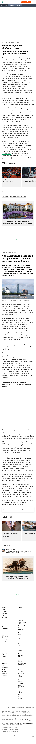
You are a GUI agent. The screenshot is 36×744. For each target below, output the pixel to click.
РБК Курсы (20, 683)
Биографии (4, 622)
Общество (4, 389)
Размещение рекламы (20, 649)
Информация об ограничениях (10, 727)
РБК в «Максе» (9, 163)
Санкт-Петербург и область (5, 636)
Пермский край (5, 659)
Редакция (20, 647)
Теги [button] (3, 191)
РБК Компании (20, 680)
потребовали (6, 153)
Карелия (4, 671)
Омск (3, 643)
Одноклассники (22, 613)
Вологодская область (5, 648)
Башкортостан (5, 645)
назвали (26, 125)
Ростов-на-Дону (5, 661)
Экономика (4, 611)
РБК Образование (5, 627)
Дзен (19, 617)
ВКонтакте (20, 611)
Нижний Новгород (4, 657)
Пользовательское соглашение (10, 731)
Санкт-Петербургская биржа (26, 723)
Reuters (27, 70)
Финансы (4, 621)
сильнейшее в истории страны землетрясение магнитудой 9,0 (18, 487)
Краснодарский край (5, 653)
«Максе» (27, 509)
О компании (20, 641)
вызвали (14, 133)
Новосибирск (5, 641)
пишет (27, 312)
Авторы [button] (4, 545)
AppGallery (20, 698)
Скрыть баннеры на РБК (22, 623)
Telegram (20, 615)
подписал (5, 143)
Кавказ (3, 669)
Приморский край (5, 676)
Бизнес (3, 615)
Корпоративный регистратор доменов (20, 665)
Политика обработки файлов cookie (11, 735)
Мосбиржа (16, 723)
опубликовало (29, 100)
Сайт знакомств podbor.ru (20, 676)
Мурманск (4, 673)
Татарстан (4, 663)
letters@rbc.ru (27, 719)
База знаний (4, 624)
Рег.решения (20, 671)
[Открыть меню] (33, 2)
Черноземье (5, 667)
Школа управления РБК (20, 686)
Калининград (5, 651)
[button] (11, 177)
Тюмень (3, 665)
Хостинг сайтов (20, 668)
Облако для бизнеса (20, 660)
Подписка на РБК (22, 625)
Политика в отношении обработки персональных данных (17, 733)
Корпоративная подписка (21, 628)
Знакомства (20, 673)
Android (20, 696)
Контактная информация (20, 644)
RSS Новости (21, 634)
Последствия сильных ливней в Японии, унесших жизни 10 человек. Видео (16, 385)
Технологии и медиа (5, 618)
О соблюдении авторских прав (10, 729)
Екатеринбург (5, 639)
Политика (4, 42)
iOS (19, 694)
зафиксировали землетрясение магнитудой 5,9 (14, 503)
